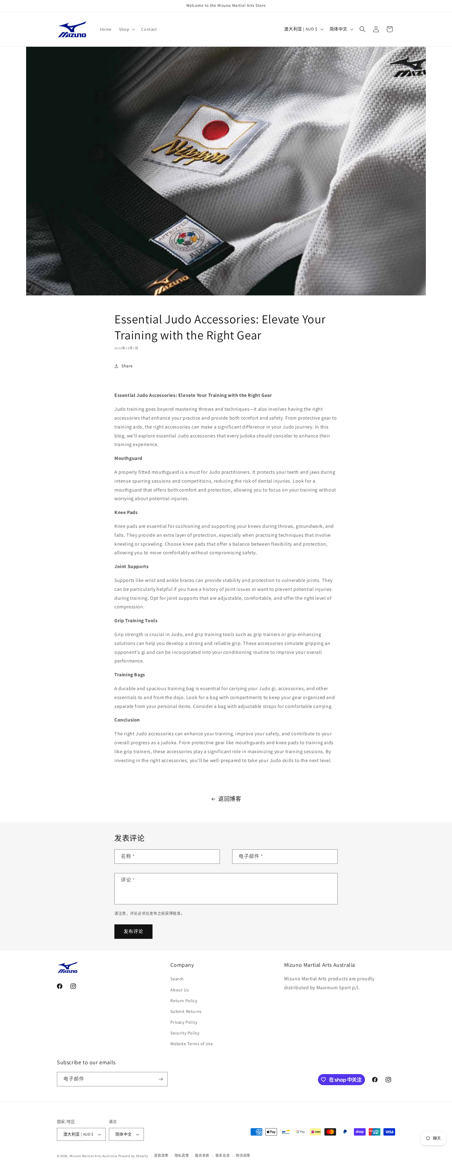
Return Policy (183, 1000)
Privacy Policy (183, 1022)
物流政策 (243, 1155)
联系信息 (223, 1155)
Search (177, 979)
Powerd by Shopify (133, 1156)
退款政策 (161, 1155)
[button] (126, 29)
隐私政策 (182, 1155)
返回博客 (229, 798)
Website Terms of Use (191, 1044)
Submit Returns (185, 1011)
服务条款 (202, 1155)
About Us (179, 990)
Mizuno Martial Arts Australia (93, 1156)
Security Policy (184, 1033)
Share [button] (127, 366)
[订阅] (160, 1079)
